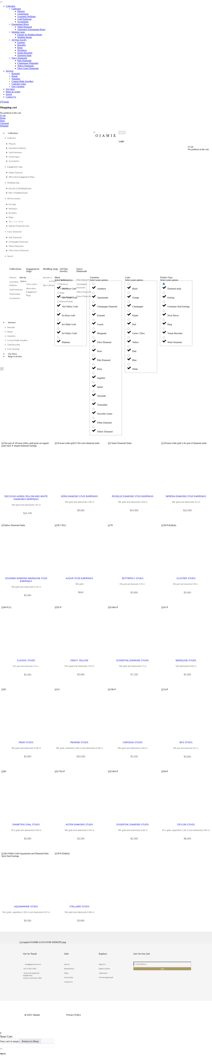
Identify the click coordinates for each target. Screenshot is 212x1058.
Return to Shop (30, 1041)
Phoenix (12, 143)
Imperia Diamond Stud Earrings (186, 496)
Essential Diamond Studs (133, 660)
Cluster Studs (186, 578)
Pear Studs (26, 742)
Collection (11, 138)
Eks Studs (186, 742)
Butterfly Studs (132, 578)
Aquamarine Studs (26, 906)
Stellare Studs (79, 906)
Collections (13, 133)
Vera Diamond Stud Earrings (79, 496)
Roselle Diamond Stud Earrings (132, 496)
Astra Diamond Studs (79, 824)
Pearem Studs (79, 742)
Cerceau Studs (132, 742)
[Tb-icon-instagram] (147, 985)
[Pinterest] (156, 985)
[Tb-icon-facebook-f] (137, 985)
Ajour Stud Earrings (79, 578)
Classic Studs (26, 660)
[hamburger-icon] (94, 132)
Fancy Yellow (79, 660)
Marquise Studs (186, 660)
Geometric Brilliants (17, 148)
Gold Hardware (15, 152)
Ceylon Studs (186, 824)
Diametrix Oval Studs (26, 824)
